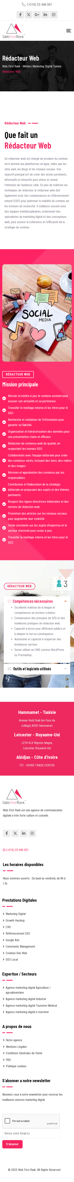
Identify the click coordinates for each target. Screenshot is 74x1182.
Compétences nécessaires (30, 601)
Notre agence (14, 1040)
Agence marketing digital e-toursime (27, 1012)
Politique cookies (16, 1066)
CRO (8, 927)
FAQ (8, 1060)
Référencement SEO (18, 933)
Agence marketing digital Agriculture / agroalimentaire (28, 990)
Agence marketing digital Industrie (26, 999)
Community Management (20, 946)
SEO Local (12, 959)
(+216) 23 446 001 (39, 4)
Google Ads (12, 940)
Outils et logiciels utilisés (29, 668)
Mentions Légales (16, 1047)
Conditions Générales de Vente (24, 1053)
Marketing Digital (16, 914)
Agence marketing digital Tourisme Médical (31, 1005)
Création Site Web (16, 953)
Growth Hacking (15, 920)
